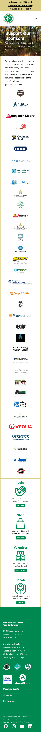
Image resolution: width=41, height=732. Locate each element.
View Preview (6, 609)
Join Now (20, 505)
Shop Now (20, 538)
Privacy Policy (8, 716)
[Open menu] (36, 18)
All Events (7, 695)
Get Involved (20, 570)
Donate (20, 603)
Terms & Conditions (25, 716)
